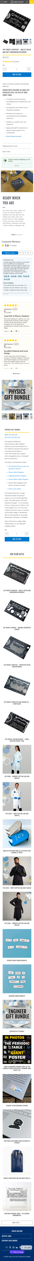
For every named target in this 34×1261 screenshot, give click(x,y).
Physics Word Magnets (16, 472)
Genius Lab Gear (13, 1256)
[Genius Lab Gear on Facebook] (10, 1247)
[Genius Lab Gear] (17, 2)
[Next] (29, 21)
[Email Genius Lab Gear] (6, 1247)
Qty (4, 65)
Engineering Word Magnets (17, 476)
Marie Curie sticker (14, 489)
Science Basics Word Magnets (18, 479)
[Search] (27, 2)
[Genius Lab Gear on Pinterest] (20, 1247)
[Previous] (4, 21)
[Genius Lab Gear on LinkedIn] (16, 1247)
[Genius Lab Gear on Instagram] (13, 1247)
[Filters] (26, 253)
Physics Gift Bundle (12, 430)
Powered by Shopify (24, 1256)
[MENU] (1, 2)
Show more (16, 373)
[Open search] (21, 253)
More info (17, 165)
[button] (7, 61)
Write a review (10, 253)
